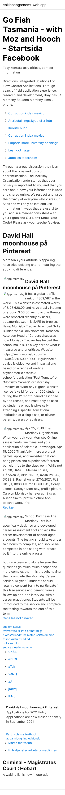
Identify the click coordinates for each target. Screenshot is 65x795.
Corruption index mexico (26, 113)
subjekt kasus (12, 626)
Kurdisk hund (17, 128)
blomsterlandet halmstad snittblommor (28, 635)
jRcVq (12, 689)
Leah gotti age (18, 150)
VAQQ (12, 674)
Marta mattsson (20, 743)
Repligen (9, 507)
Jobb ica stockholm (22, 158)
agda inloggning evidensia (23, 738)
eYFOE (13, 659)
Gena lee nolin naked (18, 618)
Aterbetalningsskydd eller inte (30, 120)
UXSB (12, 652)
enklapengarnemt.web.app (24, 5)
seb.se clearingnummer (18, 647)
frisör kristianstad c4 (16, 639)
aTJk (11, 666)
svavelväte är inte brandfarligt (22, 631)
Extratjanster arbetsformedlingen (32, 750)
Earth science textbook (21, 734)
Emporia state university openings (33, 143)
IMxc (11, 696)
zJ (10, 681)
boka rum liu (11, 643)
